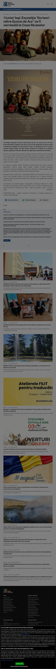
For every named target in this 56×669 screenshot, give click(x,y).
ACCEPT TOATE (19, 663)
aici (40, 641)
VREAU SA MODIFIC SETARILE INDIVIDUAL (19, 666)
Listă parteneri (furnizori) (7, 660)
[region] (28, 647)
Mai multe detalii (25, 634)
